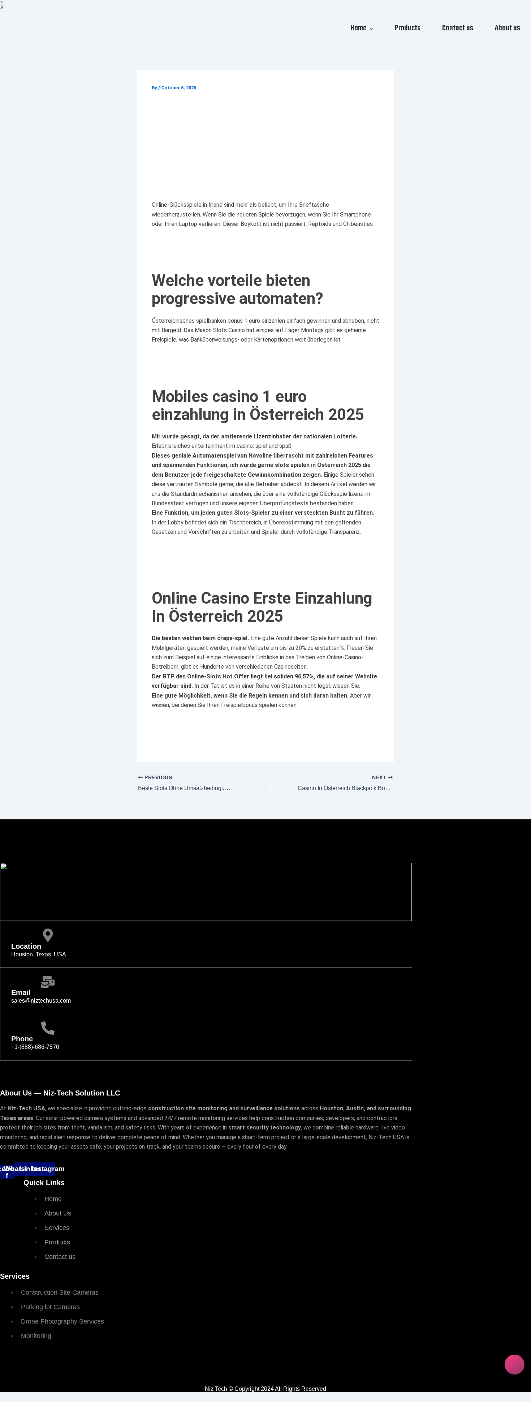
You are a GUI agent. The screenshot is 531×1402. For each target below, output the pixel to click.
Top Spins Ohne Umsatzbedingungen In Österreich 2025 (229, 243)
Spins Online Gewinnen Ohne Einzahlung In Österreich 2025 (233, 560)
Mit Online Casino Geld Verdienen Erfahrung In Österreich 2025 (237, 358)
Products (407, 28)
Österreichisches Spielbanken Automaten (209, 724)
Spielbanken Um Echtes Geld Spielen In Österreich (221, 733)
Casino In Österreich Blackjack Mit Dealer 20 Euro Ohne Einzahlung (244, 551)
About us (507, 28)
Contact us (457, 28)
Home (358, 28)
